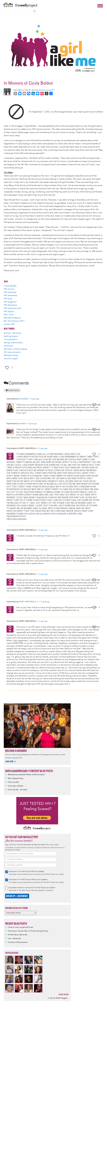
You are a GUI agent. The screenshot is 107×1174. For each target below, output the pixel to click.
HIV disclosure (10, 305)
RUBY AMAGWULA (27, 601)
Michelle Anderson (12, 317)
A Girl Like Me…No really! (17, 790)
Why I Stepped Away (15, 778)
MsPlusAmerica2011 (47, 90)
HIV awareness (10, 295)
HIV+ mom (9, 314)
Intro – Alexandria (14, 939)
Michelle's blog (11, 355)
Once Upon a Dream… (16, 786)
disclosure (8, 345)
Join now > (10, 761)
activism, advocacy (12, 333)
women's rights (11, 358)
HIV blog (8, 298)
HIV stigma (9, 311)
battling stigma (11, 336)
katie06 (22, 423)
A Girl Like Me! (13, 782)
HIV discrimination (12, 352)
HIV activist (9, 289)
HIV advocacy (10, 292)
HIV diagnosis (10, 301)
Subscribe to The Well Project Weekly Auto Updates (28, 880)
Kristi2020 (23, 399)
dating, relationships (13, 342)
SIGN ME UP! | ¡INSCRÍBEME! (17, 896)
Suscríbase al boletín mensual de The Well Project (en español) (32, 888)
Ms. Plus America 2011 (14, 321)
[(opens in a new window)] (16, 111)
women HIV (9, 324)
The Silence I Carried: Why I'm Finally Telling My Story (28, 931)
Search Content (34, 11)
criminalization (10, 339)
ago (34, 399)
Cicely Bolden (10, 285)
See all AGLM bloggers (58, 998)
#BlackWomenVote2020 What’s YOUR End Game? (26, 775)
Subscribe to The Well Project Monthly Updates (26, 871)
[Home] (49, 5)
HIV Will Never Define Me (17, 935)
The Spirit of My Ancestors (18, 942)
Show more (64, 994)
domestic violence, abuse (15, 349)
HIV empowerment (12, 308)
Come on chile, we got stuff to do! (20, 927)
